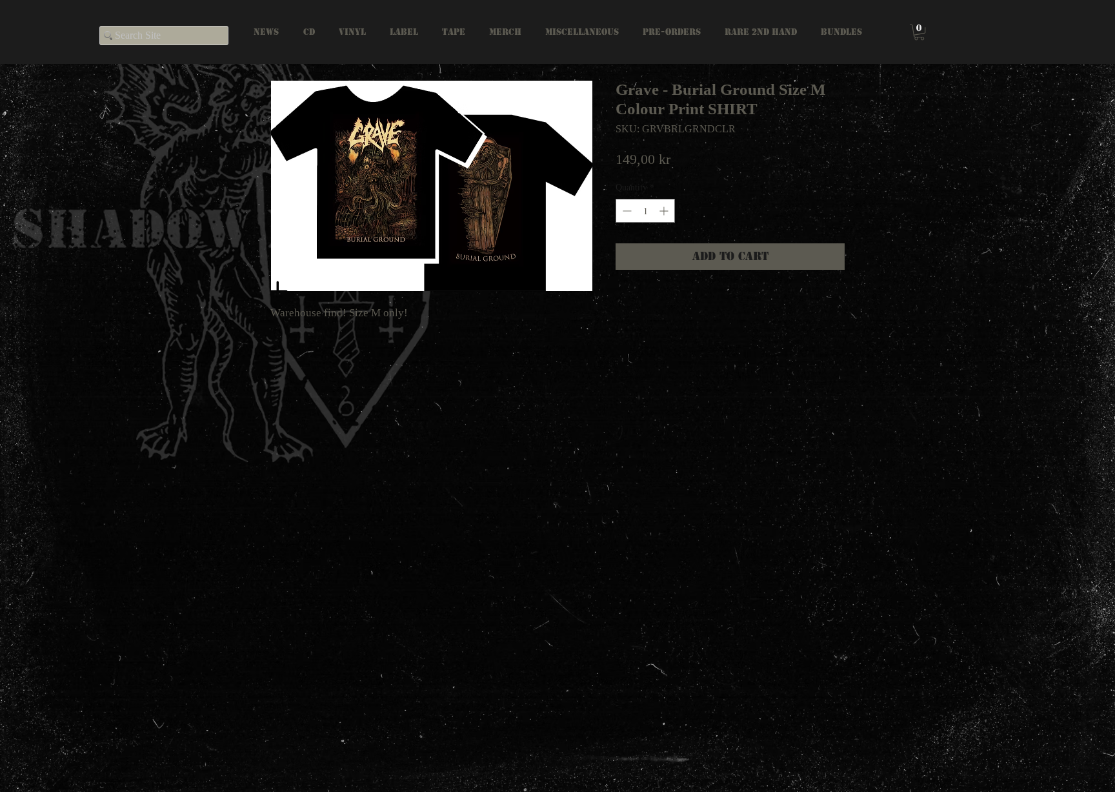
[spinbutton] (645, 210)
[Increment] (665, 210)
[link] (919, 32)
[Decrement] (626, 210)
